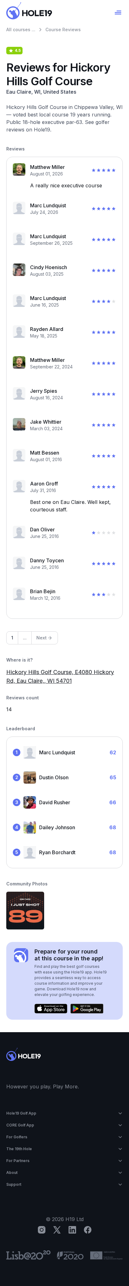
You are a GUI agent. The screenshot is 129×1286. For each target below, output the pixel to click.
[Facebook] (87, 1230)
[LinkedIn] (72, 1230)
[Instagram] (41, 1230)
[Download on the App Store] (50, 1009)
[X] (57, 1230)
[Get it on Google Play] (86, 1009)
